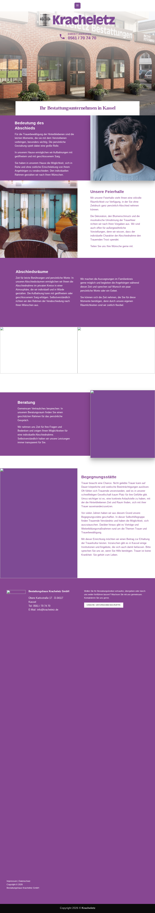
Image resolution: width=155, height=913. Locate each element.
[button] (77, 6)
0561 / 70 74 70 (41, 605)
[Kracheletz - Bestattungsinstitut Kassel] (77, 20)
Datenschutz (24, 881)
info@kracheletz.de (47, 609)
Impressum (12, 881)
